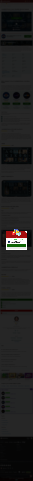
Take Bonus (16, 245)
